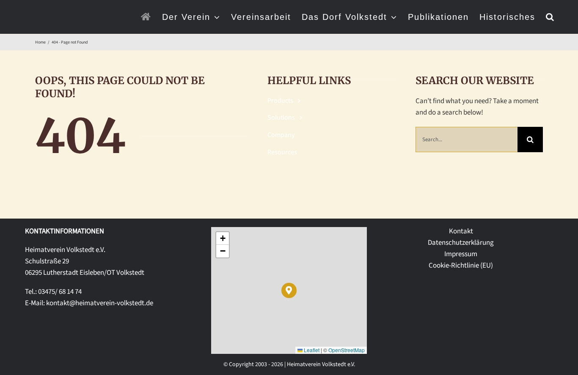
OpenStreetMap (346, 349)
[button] (550, 17)
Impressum (460, 254)
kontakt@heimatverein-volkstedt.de (99, 303)
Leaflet (311, 349)
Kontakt (461, 231)
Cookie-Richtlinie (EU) (461, 265)
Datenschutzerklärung (461, 243)
